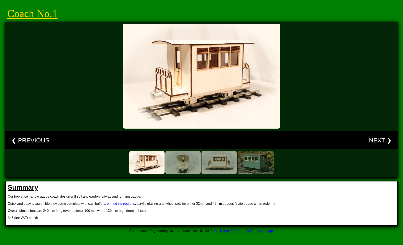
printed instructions (121, 203)
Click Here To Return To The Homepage (244, 231)
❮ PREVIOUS (30, 140)
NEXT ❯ (380, 140)
